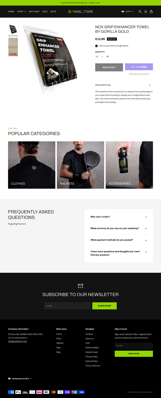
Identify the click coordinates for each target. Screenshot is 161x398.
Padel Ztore (137, 392)
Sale (58, 348)
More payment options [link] (139, 74)
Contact (89, 334)
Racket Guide (92, 352)
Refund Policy (92, 361)
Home (59, 334)
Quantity (100, 52)
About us (89, 338)
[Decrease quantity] (97, 56)
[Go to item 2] (13, 47)
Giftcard (59, 343)
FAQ (88, 343)
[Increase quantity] (107, 56)
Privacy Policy (92, 357)
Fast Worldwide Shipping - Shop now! (80, 3)
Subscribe (104, 306)
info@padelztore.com (17, 341)
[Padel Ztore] (80, 11)
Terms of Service (93, 366)
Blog (58, 352)
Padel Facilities (92, 348)
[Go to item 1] (13, 29)
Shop (20, 12)
